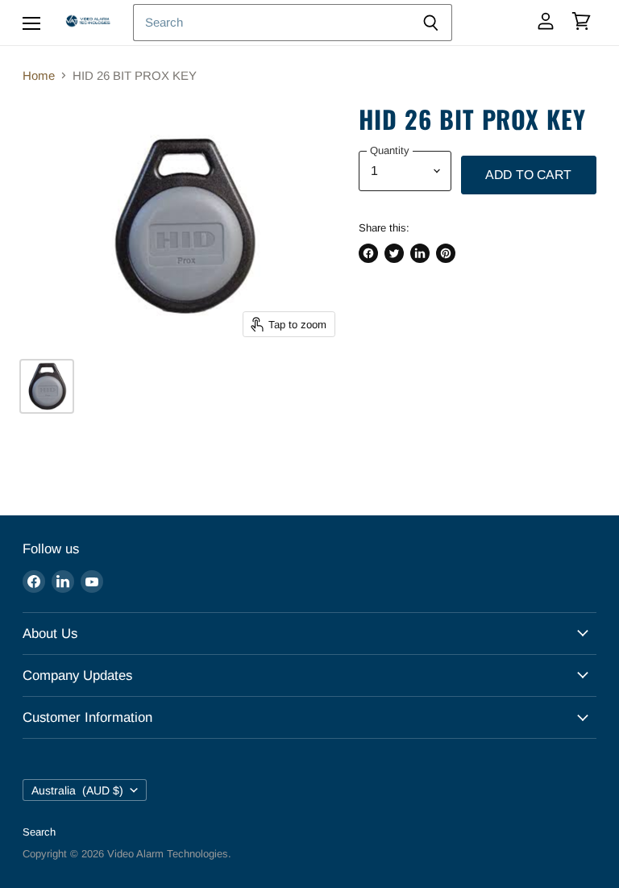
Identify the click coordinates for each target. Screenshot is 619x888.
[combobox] (271, 22)
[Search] (430, 22)
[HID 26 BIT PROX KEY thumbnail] (47, 386)
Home (39, 75)
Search (39, 832)
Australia (77, 790)
